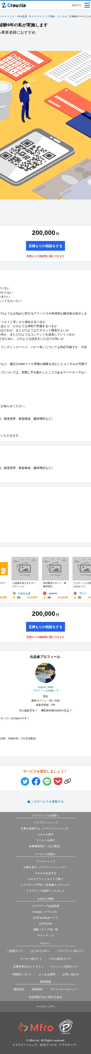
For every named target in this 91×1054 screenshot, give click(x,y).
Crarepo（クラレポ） (46, 911)
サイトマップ (45, 935)
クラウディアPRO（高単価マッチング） (45, 884)
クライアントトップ (45, 822)
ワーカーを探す (45, 840)
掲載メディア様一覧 (45, 929)
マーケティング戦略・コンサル (49, 16)
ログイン (77, 5)
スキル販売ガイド (60, 958)
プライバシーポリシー (63, 989)
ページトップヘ (45, 1006)
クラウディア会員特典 (45, 906)
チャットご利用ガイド (64, 966)
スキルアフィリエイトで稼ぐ (45, 879)
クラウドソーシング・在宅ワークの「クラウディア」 (45, 1044)
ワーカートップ (45, 861)
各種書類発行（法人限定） (45, 846)
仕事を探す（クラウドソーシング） (45, 867)
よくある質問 (47, 974)
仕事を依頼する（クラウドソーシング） (45, 828)
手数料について (22, 974)
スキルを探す (45, 834)
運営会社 (19, 989)
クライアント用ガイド (70, 951)
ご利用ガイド (15, 951)
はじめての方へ (40, 951)
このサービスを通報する (47, 801)
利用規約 (37, 989)
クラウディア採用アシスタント (45, 890)
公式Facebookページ (45, 917)
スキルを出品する (45, 873)
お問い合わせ (70, 974)
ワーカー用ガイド (31, 958)
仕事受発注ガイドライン (28, 966)
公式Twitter (45, 923)
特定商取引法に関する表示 (45, 997)
